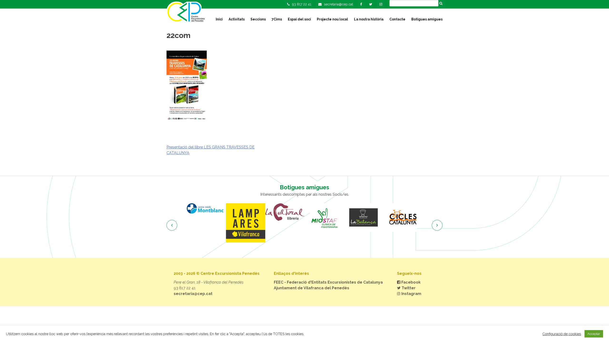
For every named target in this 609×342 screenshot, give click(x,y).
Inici (219, 19)
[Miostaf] (324, 217)
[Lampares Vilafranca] (245, 222)
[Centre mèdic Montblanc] (206, 208)
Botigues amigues (426, 19)
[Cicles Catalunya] (402, 217)
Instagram (410, 293)
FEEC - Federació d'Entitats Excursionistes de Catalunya (328, 282)
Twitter (408, 288)
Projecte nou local (332, 19)
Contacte (397, 19)
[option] (206, 208)
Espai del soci (299, 19)
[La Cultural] (284, 212)
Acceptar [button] (593, 334)
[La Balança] (363, 217)
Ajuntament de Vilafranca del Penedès (311, 288)
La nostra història (368, 19)
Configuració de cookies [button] (561, 334)
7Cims (277, 19)
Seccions (258, 19)
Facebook (410, 282)
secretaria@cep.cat (193, 293)
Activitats (237, 19)
